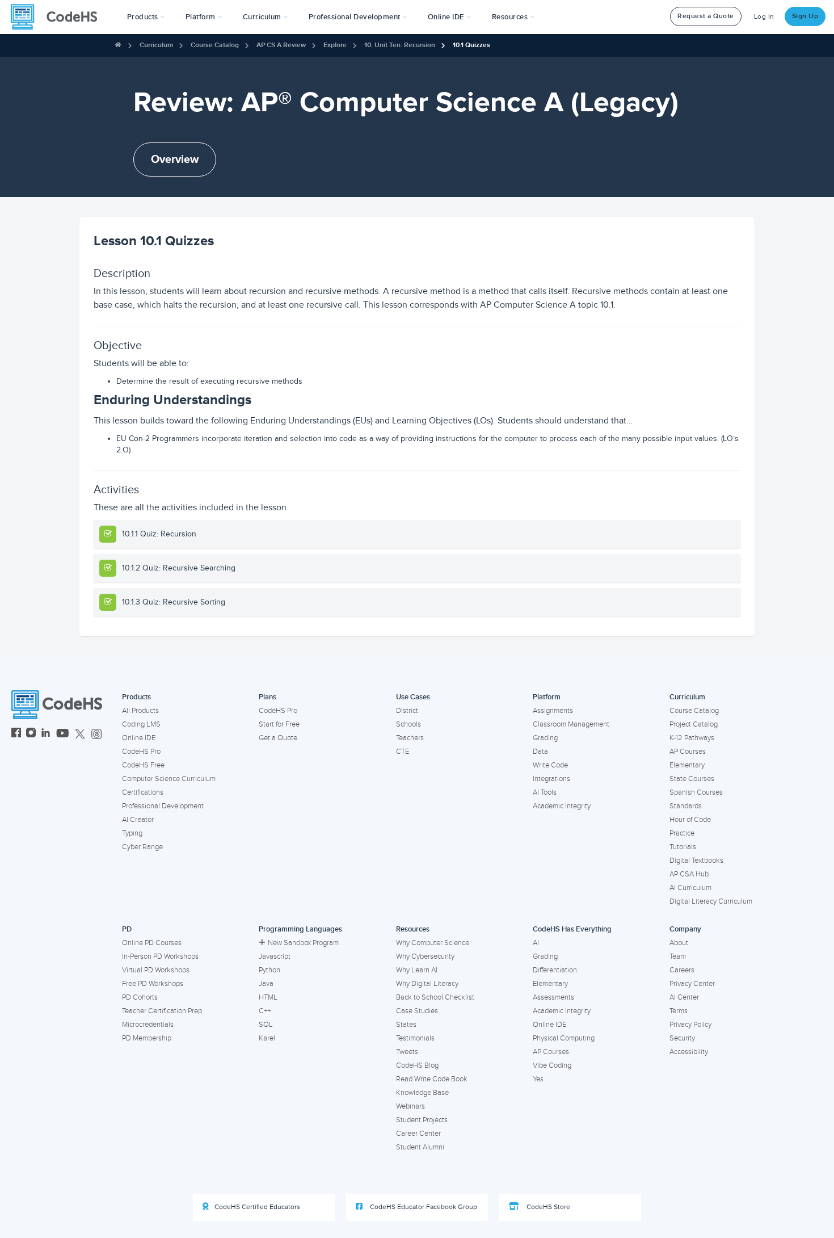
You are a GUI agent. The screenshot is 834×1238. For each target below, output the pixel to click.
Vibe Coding (552, 1065)
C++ (265, 1010)
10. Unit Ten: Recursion (399, 45)
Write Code (550, 765)
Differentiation (555, 970)
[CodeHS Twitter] (80, 734)
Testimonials (415, 1038)
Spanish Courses (696, 792)
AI (536, 942)
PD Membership (146, 1038)
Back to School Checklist (435, 997)
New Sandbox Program (303, 942)
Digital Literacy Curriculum (710, 901)
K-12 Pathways (691, 737)
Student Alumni (420, 1147)
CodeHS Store (547, 1207)
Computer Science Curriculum (169, 778)
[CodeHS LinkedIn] (45, 734)
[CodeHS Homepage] (58, 17)
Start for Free (279, 724)
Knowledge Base (422, 1092)
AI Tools (545, 792)
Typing (132, 833)
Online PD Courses (152, 942)
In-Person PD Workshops (160, 956)
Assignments (553, 710)
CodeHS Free (143, 765)
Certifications (142, 792)
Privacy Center (692, 983)
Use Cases (413, 697)
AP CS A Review (281, 45)
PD (127, 929)
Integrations (551, 778)
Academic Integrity (562, 806)
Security (682, 1038)
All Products (140, 710)
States (406, 1024)
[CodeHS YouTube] (62, 734)
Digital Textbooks (696, 860)
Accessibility (688, 1051)
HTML (268, 997)
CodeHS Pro (141, 751)
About (678, 942)
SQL (266, 1024)
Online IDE (138, 737)
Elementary (687, 765)
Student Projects (422, 1119)
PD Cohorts (140, 997)
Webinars (410, 1106)
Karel (267, 1038)
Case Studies (417, 1010)
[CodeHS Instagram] (31, 734)
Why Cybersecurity (425, 956)
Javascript (274, 956)
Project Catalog (693, 724)
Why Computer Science (432, 942)
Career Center (418, 1133)
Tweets (407, 1051)
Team (677, 956)
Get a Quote (278, 737)
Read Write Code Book (431, 1079)
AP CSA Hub (689, 874)
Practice (681, 833)
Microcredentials (148, 1024)
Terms (678, 1010)
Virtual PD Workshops (155, 970)
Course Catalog (215, 45)
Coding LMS (141, 724)
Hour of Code (690, 819)
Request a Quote (705, 16)
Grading (545, 737)
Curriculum (156, 45)
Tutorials (682, 846)
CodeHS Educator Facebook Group (422, 1207)
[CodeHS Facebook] (16, 734)
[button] (146, 17)
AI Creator (138, 819)
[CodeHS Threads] (96, 734)
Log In (764, 16)
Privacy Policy (690, 1024)
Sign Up (805, 16)
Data (540, 751)
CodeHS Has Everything (572, 929)
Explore (335, 45)
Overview (175, 159)
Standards (685, 806)
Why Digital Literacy (427, 983)
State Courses (691, 778)
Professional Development (163, 806)
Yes (538, 1079)
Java (266, 983)
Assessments (553, 997)
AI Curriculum (690, 887)
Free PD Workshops (152, 983)
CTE (402, 751)
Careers (681, 970)
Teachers (410, 737)
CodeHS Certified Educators (257, 1207)
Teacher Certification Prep (162, 1010)
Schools (408, 724)
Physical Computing (564, 1038)
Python (269, 970)
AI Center (684, 997)
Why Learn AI (416, 970)
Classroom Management (571, 724)
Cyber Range (142, 846)
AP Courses (687, 751)
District (407, 710)
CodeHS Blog (417, 1065)
